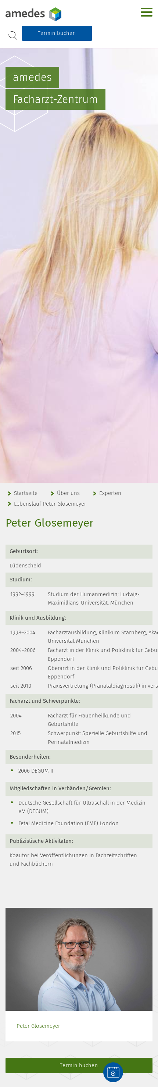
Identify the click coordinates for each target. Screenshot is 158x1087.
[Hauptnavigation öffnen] (146, 12)
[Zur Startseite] (51, 14)
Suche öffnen (13, 35)
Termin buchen (57, 33)
